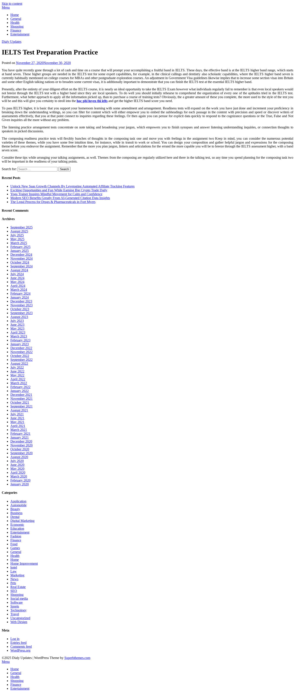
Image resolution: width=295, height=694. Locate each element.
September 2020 (21, 453)
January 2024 (19, 297)
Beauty (15, 509)
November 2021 (21, 398)
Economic (17, 524)
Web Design (18, 622)
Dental (14, 517)
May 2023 (17, 328)
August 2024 (19, 270)
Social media (19, 598)
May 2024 (17, 282)
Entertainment (19, 34)
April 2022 (17, 379)
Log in (14, 639)
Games (15, 548)
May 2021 (17, 422)
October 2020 (19, 449)
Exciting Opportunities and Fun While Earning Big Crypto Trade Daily (58, 190)
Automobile (18, 505)
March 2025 (18, 243)
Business (16, 513)
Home (14, 15)
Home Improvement (24, 563)
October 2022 (19, 356)
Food (13, 544)
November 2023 (21, 305)
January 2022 (19, 391)
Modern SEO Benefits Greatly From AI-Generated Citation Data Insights (60, 198)
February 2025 (20, 247)
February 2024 (20, 293)
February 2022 (20, 387)
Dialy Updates (11, 41)
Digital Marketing (22, 521)
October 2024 (19, 262)
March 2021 (18, 430)
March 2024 (18, 289)
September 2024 (21, 266)
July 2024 (17, 274)
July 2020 (17, 461)
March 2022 (18, 383)
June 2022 (17, 371)
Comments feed (21, 646)
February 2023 (20, 340)
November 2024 (21, 258)
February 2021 (20, 433)
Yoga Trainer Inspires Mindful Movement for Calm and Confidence (56, 194)
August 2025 (19, 231)
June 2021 (17, 418)
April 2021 (17, 426)
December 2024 (21, 254)
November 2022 (21, 352)
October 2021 (19, 402)
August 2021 (19, 410)
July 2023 (17, 321)
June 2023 (17, 324)
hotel (13, 567)
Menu (6, 7)
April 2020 (17, 472)
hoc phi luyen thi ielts (92, 101)
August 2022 (19, 363)
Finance (15, 30)
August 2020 (19, 457)
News (14, 579)
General (15, 19)
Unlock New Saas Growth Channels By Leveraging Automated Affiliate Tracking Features (72, 186)
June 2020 (17, 465)
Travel (14, 614)
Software (16, 602)
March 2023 (18, 336)
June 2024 (17, 278)
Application (18, 501)
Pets (13, 583)
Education (17, 528)
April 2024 (17, 286)
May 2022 (17, 375)
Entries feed (18, 642)
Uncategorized (20, 618)
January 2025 (19, 251)
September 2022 (21, 359)
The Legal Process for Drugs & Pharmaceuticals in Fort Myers (52, 202)
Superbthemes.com (77, 658)
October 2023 (19, 309)
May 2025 (17, 239)
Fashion (15, 536)
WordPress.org (20, 650)
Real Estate (18, 587)
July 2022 (17, 367)
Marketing (17, 575)
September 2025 (21, 227)
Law (13, 571)
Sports (14, 606)
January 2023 (19, 344)
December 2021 (21, 395)
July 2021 (17, 414)
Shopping (17, 26)
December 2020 (21, 441)
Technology (18, 610)
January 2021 (19, 437)
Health (14, 22)
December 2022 (21, 348)
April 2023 (17, 332)
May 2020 (17, 468)
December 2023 (21, 301)
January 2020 (19, 484)
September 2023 (21, 313)
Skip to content (12, 3)
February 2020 (20, 480)
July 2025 (17, 235)
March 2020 (18, 476)
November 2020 (21, 445)
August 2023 (19, 317)
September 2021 (21, 406)
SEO (13, 591)
